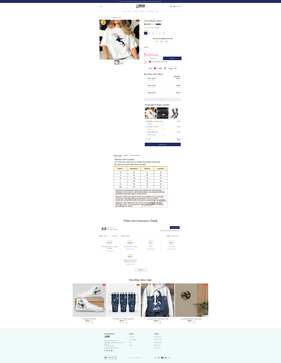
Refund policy (157, 348)
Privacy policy (157, 337)
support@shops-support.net (111, 348)
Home (101, 17)
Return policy (157, 345)
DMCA (130, 345)
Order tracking (132, 339)
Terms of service (158, 339)
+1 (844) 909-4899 (109, 346)
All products (107, 17)
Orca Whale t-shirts (109, 250)
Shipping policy (158, 342)
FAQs (130, 342)
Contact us (132, 337)
